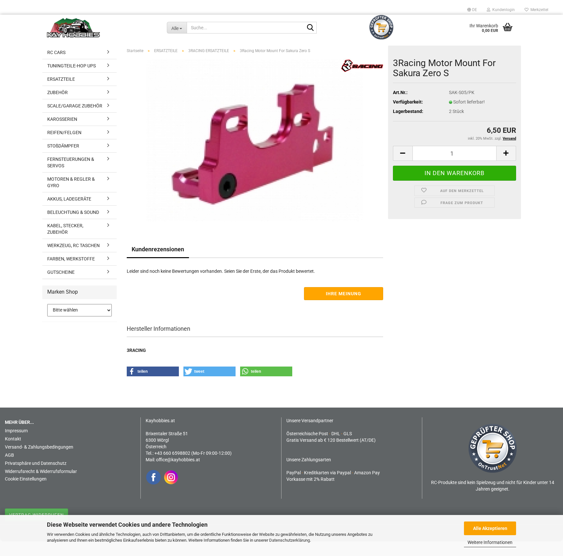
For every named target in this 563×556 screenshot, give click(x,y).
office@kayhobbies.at (178, 459)
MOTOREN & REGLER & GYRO (71, 182)
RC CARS (56, 52)
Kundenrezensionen (158, 249)
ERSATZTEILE (61, 79)
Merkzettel (538, 9)
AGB (9, 455)
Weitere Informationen (490, 542)
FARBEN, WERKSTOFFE (71, 258)
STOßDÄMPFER (63, 145)
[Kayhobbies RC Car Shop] (102, 28)
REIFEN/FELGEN (64, 132)
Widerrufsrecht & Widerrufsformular (41, 471)
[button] (472, 10)
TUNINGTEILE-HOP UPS (71, 65)
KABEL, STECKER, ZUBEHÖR (65, 229)
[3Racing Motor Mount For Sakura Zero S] (255, 139)
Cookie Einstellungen (26, 478)
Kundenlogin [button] (502, 9)
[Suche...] (310, 28)
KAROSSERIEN (62, 119)
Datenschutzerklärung (289, 540)
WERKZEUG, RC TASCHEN (73, 245)
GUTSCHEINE (61, 272)
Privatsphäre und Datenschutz (35, 463)
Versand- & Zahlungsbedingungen (39, 447)
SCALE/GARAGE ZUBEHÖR (74, 105)
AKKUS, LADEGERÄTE (69, 199)
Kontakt (13, 438)
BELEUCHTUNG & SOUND (73, 212)
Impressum (16, 430)
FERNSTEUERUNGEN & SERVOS (70, 162)
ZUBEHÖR (57, 92)
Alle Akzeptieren (490, 528)
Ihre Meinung (343, 293)
